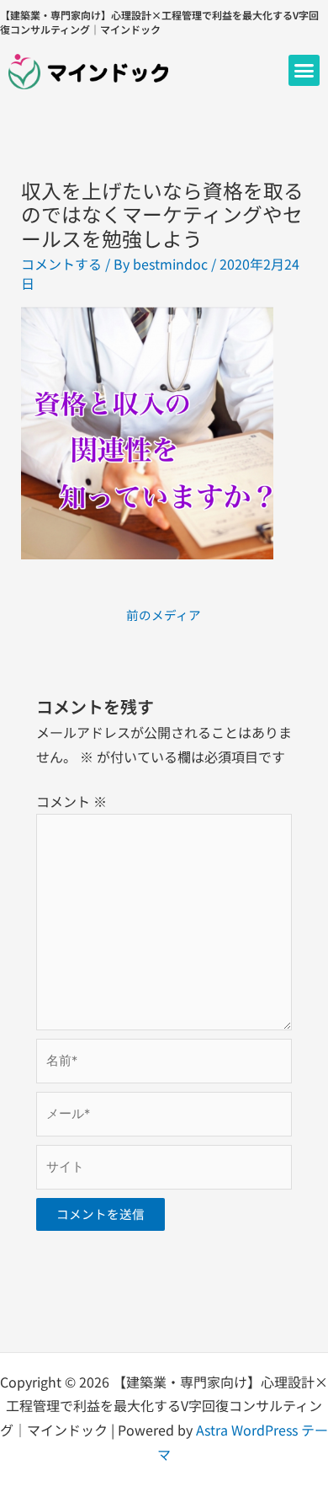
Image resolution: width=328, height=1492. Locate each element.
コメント (71, 801)
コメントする (61, 264)
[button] (304, 71)
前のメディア (163, 614)
